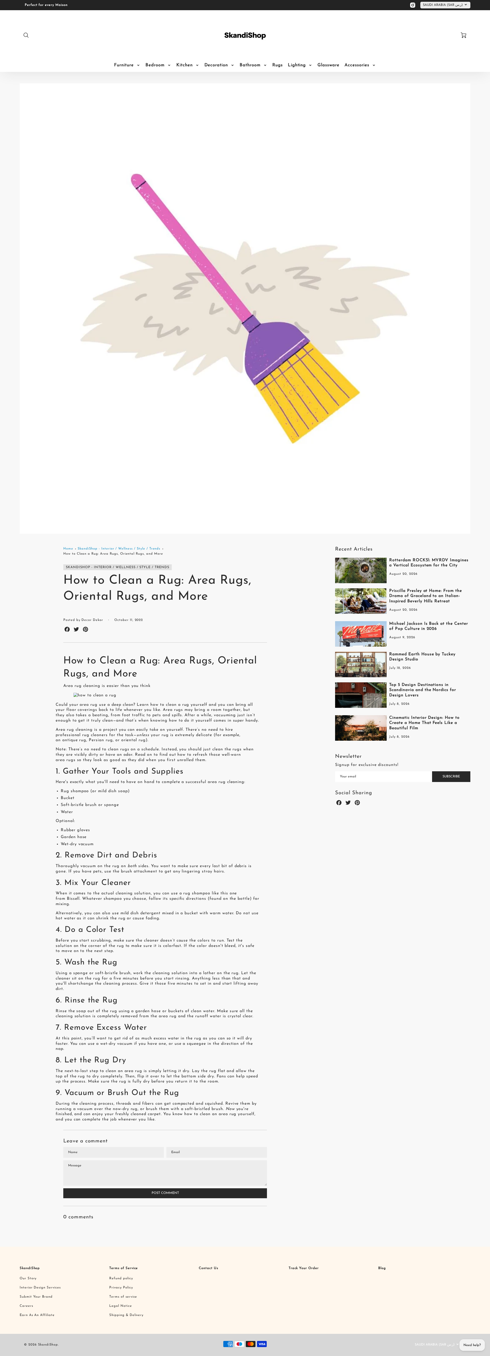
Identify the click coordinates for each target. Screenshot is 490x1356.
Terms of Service (123, 1268)
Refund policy (121, 1278)
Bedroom (155, 65)
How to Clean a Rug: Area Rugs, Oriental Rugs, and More (113, 553)
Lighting (297, 65)
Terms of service (123, 1296)
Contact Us (208, 1268)
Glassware (328, 65)
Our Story (28, 1278)
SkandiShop (30, 1268)
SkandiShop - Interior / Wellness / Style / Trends (119, 548)
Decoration (216, 65)
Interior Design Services (40, 1287)
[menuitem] (127, 65)
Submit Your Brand (36, 1296)
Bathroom (250, 65)
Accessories (357, 65)
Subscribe (451, 776)
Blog (382, 1268)
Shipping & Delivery (126, 1315)
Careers (26, 1306)
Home (68, 548)
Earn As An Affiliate (37, 1315)
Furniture (124, 65)
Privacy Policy (121, 1287)
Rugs (277, 65)
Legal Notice (120, 1306)
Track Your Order (304, 1268)
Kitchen (184, 65)
